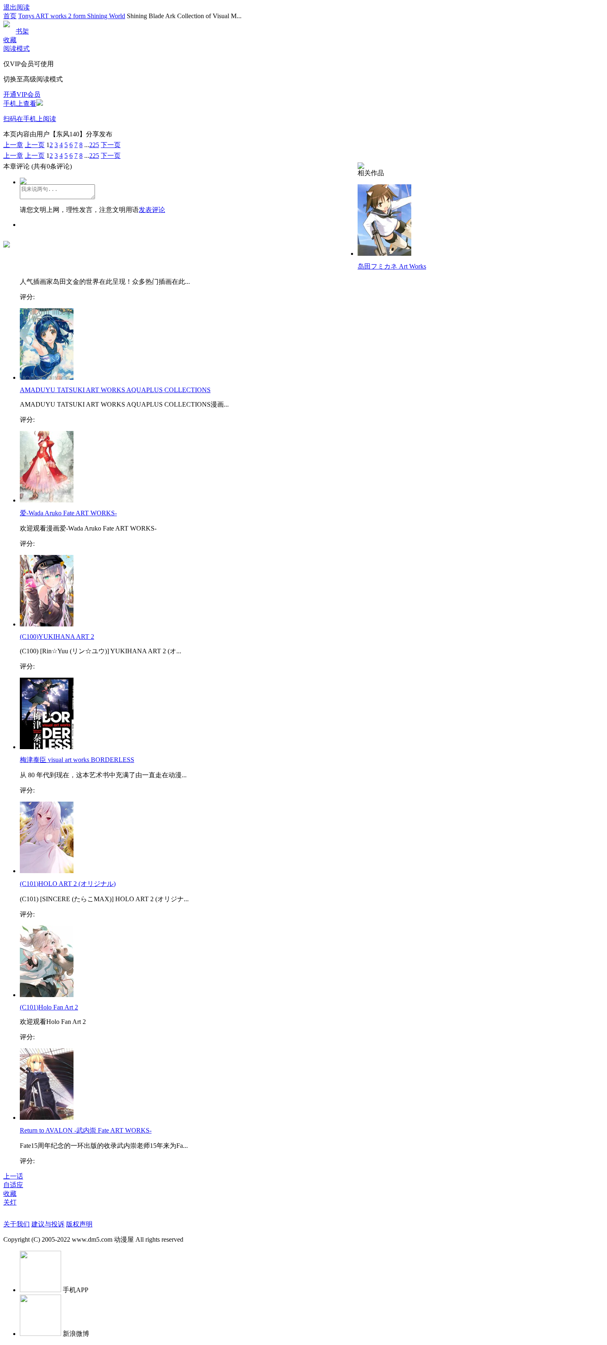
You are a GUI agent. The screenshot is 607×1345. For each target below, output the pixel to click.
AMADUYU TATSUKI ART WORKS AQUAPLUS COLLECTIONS (115, 389)
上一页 (35, 144)
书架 (22, 31)
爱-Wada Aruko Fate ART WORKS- (68, 513)
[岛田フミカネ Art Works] (384, 253)
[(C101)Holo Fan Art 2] (47, 994)
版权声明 (79, 1224)
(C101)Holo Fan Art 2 (49, 1007)
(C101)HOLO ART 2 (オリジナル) (68, 883)
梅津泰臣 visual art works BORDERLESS (77, 759)
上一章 (13, 144)
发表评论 (152, 209)
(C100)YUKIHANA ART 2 (57, 636)
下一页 (111, 144)
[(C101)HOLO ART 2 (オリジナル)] (47, 870)
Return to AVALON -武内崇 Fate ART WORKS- (86, 1130)
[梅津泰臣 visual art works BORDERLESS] (47, 746)
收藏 (10, 39)
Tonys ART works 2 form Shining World (71, 15)
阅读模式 (16, 48)
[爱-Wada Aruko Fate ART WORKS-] (47, 500)
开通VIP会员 (21, 94)
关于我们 (16, 1224)
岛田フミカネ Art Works (392, 266)
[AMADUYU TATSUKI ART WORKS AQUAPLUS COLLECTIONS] (47, 377)
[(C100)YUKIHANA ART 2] (47, 624)
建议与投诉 (47, 1224)
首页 (10, 15)
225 (94, 144)
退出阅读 (16, 7)
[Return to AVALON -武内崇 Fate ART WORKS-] (47, 1117)
